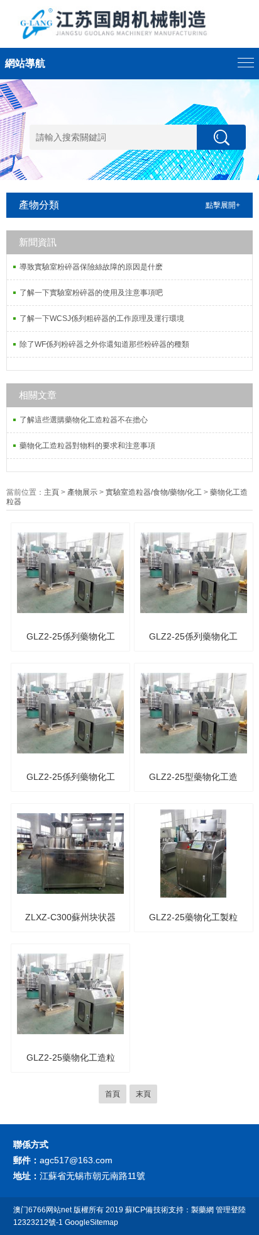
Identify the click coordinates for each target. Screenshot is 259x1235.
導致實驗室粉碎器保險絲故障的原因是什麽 (91, 266)
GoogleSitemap (91, 1222)
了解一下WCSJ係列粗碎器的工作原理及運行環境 (101, 318)
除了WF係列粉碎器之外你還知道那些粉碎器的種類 (104, 344)
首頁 (112, 1094)
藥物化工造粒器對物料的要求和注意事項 (87, 445)
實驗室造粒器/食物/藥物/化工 (154, 492)
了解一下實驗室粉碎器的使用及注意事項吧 (91, 292)
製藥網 (202, 1209)
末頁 (143, 1094)
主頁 (51, 492)
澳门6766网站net (42, 1209)
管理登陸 (231, 1209)
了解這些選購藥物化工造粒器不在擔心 (83, 419)
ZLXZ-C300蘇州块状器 (70, 917)
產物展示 (82, 492)
